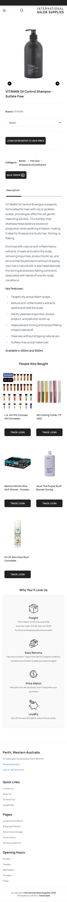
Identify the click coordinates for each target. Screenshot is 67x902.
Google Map (8, 805)
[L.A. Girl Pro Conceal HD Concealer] (17, 391)
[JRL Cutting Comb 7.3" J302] (49, 391)
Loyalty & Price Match (13, 820)
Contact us (8, 788)
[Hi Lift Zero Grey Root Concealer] (17, 533)
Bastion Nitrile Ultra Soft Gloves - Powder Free (16, 487)
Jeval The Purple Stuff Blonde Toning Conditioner (49, 487)
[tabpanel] (33, 277)
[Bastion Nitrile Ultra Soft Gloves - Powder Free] (17, 462)
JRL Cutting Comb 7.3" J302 (49, 416)
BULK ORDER (13, 175)
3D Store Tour (9, 799)
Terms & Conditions (12, 842)
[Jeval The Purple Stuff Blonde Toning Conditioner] (49, 462)
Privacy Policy (9, 837)
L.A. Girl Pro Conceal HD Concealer (16, 416)
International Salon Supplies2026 (39, 892)
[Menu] (5, 10)
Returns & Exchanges (13, 831)
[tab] (13, 191)
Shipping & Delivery (12, 826)
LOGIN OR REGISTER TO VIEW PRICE (25, 140)
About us (7, 794)
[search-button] (21, 10)
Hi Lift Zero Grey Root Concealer (16, 558)
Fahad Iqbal (44, 895)
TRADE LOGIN (17, 432)
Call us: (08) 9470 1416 (13, 770)
